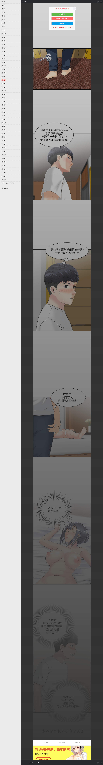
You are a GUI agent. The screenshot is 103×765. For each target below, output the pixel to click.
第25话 (4, 87)
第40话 (4, 140)
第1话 (3, 1)
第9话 (3, 30)
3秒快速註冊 (62, 14)
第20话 (4, 69)
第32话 (4, 112)
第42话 (4, 147)
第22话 (4, 76)
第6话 (3, 19)
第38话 (4, 133)
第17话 (4, 58)
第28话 (4, 98)
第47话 (4, 165)
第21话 (4, 73)
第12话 (4, 41)
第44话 (4, 155)
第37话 (4, 130)
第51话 (4, 179)
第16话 (4, 55)
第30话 (4, 105)
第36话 (4, 126)
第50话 (4, 176)
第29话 (4, 101)
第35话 (4, 123)
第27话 (4, 94)
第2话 (3, 5)
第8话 (3, 26)
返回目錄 (5, 188)
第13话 (4, 44)
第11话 (4, 37)
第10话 (4, 34)
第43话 (4, 151)
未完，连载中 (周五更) (8, 183)
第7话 (3, 23)
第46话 (4, 162)
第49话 (4, 172)
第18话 (4, 62)
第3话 (3, 9)
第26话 (4, 90)
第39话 (4, 137)
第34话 (4, 119)
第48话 (4, 169)
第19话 (4, 66)
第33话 (4, 115)
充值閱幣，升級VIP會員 (62, 18)
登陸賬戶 (62, 23)
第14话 (4, 48)
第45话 (4, 158)
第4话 (3, 12)
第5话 (3, 16)
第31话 (4, 108)
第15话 (4, 51)
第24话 (4, 83)
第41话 (4, 144)
